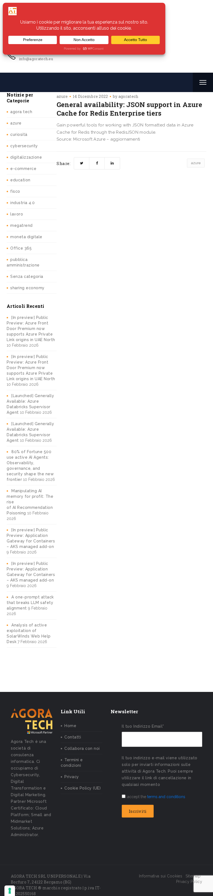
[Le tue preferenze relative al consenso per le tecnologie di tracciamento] (9, 890)
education (20, 180)
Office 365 (21, 248)
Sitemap (193, 876)
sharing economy (27, 288)
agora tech (21, 112)
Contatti (72, 737)
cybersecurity (24, 146)
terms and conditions (166, 797)
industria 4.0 (22, 202)
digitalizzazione (26, 157)
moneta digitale (26, 237)
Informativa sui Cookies (160, 876)
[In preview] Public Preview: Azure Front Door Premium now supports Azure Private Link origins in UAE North (31, 328)
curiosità (18, 134)
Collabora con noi (82, 748)
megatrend (21, 225)
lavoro (16, 214)
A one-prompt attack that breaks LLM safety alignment (30, 602)
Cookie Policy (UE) (82, 788)
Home (70, 726)
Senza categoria (26, 276)
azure (16, 123)
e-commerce (23, 168)
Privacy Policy (189, 881)
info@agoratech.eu (36, 58)
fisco (15, 191)
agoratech (128, 96)
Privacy (71, 777)
